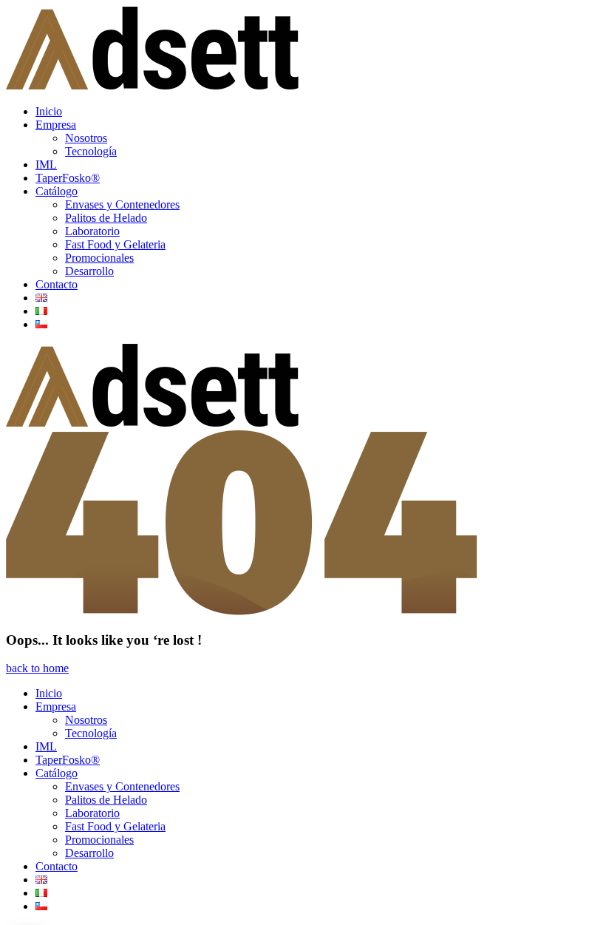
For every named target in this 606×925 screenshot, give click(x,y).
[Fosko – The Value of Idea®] (152, 86)
